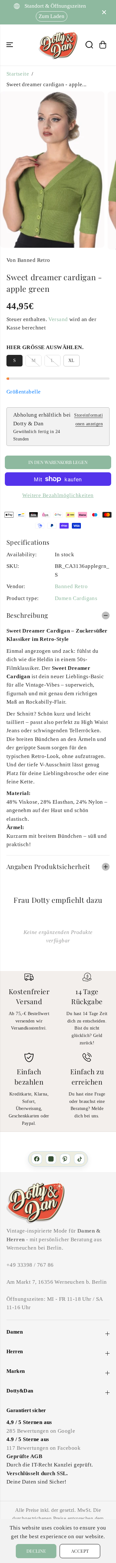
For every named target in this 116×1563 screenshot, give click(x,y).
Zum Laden (51, 16)
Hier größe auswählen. (44, 347)
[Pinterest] (65, 1159)
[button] (10, 44)
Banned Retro (71, 586)
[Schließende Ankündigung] (104, 12)
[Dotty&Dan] (58, 45)
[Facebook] (37, 1159)
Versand (58, 319)
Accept (80, 1551)
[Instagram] (51, 1159)
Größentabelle (23, 392)
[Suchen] (89, 44)
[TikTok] (79, 1159)
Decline (36, 1551)
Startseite (17, 74)
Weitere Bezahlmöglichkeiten (57, 495)
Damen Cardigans (76, 598)
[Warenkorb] (103, 44)
